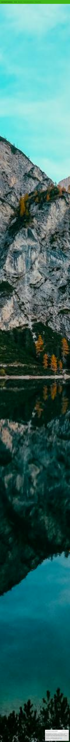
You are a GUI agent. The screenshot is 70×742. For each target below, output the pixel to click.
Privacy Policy (38, 2)
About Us (20, 2)
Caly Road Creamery (6, 2)
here (61, 738)
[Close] (67, 731)
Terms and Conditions (28, 2)
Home (16, 2)
